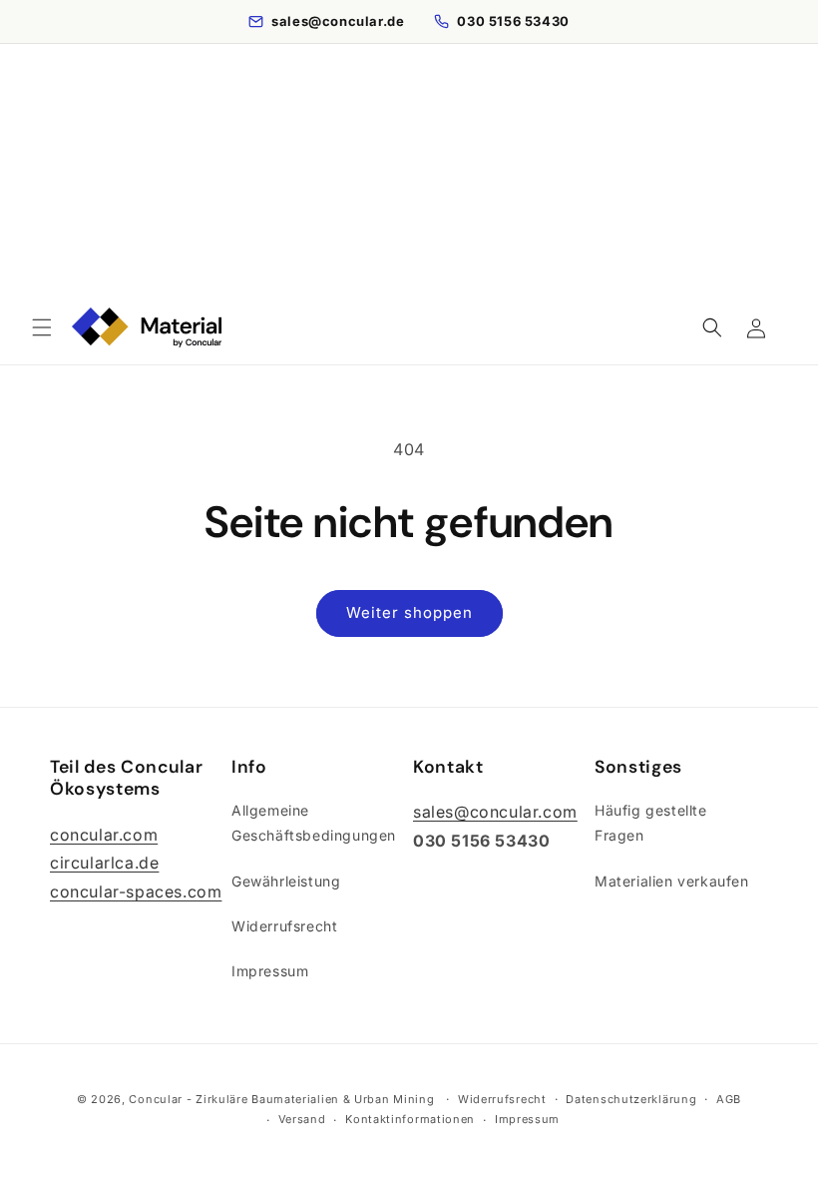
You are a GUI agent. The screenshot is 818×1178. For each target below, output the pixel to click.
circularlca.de (104, 863)
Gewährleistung (285, 881)
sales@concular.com (495, 812)
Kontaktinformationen (410, 1119)
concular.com (104, 835)
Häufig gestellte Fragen (651, 823)
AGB (728, 1099)
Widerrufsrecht (284, 925)
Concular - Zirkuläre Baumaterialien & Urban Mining (281, 1099)
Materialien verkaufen (672, 881)
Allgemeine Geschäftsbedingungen (313, 823)
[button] (42, 327)
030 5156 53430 (513, 21)
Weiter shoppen (409, 612)
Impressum (269, 970)
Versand (302, 1119)
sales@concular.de (337, 21)
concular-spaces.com (135, 891)
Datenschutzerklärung (631, 1099)
